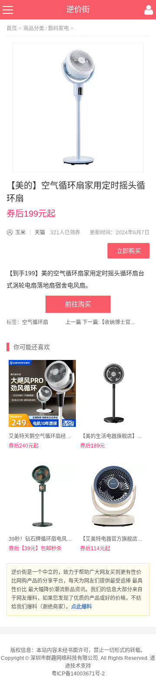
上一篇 (73, 322)
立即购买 (129, 250)
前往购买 (78, 304)
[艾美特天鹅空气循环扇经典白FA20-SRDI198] (42, 393)
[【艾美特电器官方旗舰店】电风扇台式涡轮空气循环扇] (113, 496)
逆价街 (78, 9)
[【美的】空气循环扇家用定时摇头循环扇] (78, 107)
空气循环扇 (35, 322)
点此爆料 (81, 607)
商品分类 (33, 28)
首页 (11, 28)
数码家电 (58, 28)
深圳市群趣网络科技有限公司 (64, 658)
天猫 (40, 233)
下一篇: (110, 322)
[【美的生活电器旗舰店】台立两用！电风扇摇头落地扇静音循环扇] (113, 393)
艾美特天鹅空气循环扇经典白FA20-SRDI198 (60, 436)
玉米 (20, 233)
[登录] (148, 10)
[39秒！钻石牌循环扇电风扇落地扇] (42, 496)
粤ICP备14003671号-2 (78, 674)
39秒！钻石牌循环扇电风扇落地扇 (48, 539)
